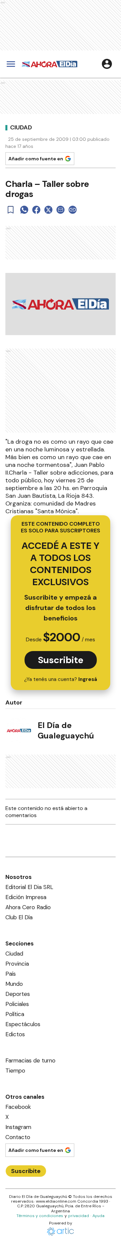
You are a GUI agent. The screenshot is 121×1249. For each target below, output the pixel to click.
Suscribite (60, 660)
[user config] (107, 64)
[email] (60, 210)
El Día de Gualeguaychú (66, 730)
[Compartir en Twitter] (48, 210)
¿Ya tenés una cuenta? (60, 679)
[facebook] (36, 210)
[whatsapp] (24, 210)
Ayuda (98, 1215)
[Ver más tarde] (10, 209)
